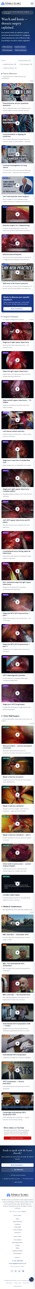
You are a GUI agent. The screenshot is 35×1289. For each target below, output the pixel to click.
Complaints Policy (17, 1286)
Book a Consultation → (17, 309)
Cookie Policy (26, 1283)
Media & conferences (10, 68)
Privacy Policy (9, 1283)
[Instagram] (15, 1271)
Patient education (24, 60)
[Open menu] (32, 3)
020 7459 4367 (18, 1170)
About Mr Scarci (17, 1221)
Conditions (17, 1224)
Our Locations (17, 1240)
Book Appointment (17, 1242)
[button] (31, 1279)
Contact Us (17, 1232)
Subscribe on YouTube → (17, 1138)
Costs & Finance (17, 1230)
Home (17, 1219)
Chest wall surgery (26, 64)
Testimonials (17, 1227)
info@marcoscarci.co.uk (19, 1263)
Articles (17, 1245)
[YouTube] (23, 1271)
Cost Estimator (17, 1253)
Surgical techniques (10, 64)
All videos (11, 60)
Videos (17, 1248)
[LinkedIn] (19, 1271)
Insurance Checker (18, 1251)
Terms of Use (17, 1283)
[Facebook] (11, 1271)
